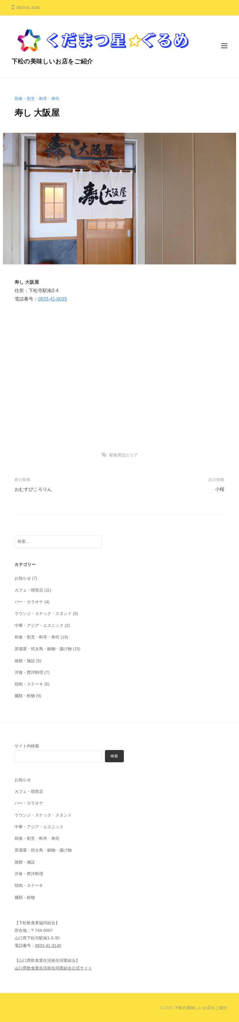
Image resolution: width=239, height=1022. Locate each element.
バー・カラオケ (29, 601)
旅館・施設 (25, 660)
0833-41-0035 (52, 299)
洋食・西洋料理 (29, 672)
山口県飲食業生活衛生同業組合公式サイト (53, 968)
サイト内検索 (27, 746)
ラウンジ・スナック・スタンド (43, 613)
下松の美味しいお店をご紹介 (52, 61)
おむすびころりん (33, 489)
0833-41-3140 (48, 945)
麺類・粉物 (25, 695)
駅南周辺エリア (123, 455)
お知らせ (23, 578)
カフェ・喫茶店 (29, 590)
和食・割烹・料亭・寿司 (37, 98)
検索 (114, 756)
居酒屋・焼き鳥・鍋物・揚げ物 (43, 648)
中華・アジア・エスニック (39, 625)
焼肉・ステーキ (29, 684)
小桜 (219, 489)
